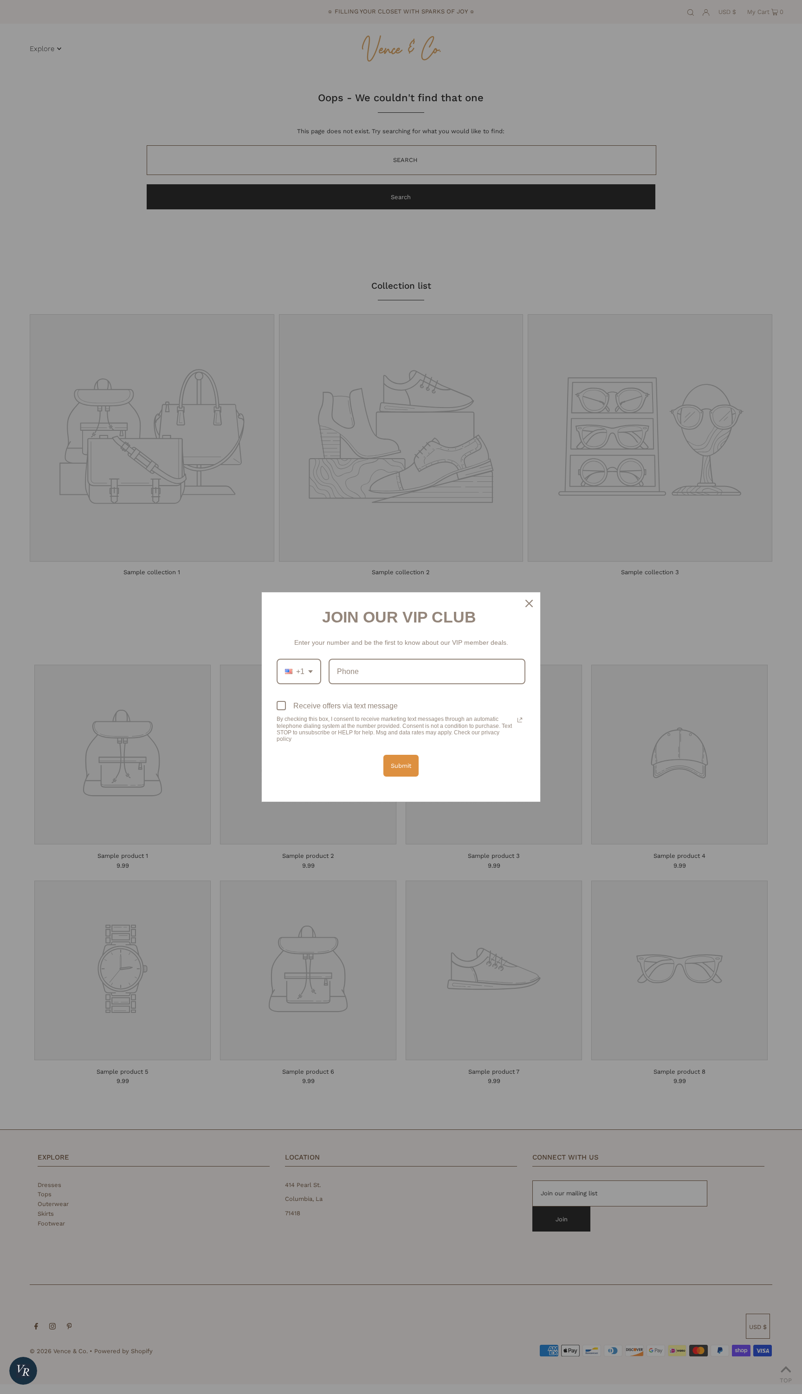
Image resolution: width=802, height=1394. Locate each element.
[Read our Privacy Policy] (519, 720)
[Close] (529, 603)
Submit (401, 765)
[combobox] (299, 671)
